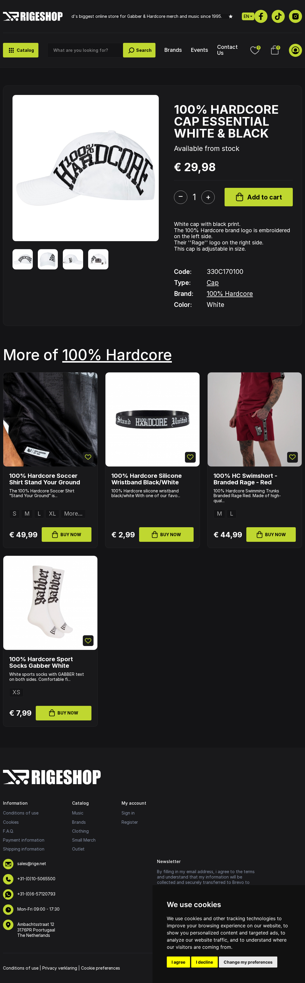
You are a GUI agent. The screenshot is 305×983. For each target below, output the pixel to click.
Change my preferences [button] (248, 962)
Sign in (128, 812)
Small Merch (84, 839)
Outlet (78, 848)
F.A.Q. (8, 831)
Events (199, 50)
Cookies (11, 822)
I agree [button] (178, 962)
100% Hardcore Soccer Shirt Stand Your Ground (44, 479)
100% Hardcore (230, 293)
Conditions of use (20, 812)
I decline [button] (204, 962)
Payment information (23, 839)
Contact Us (227, 50)
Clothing (80, 831)
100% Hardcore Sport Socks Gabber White (41, 662)
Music (77, 812)
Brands (173, 50)
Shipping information (23, 848)
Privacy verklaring (59, 967)
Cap (213, 282)
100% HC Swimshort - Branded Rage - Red (245, 479)
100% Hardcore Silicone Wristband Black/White (146, 479)
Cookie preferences (100, 967)
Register (130, 822)
